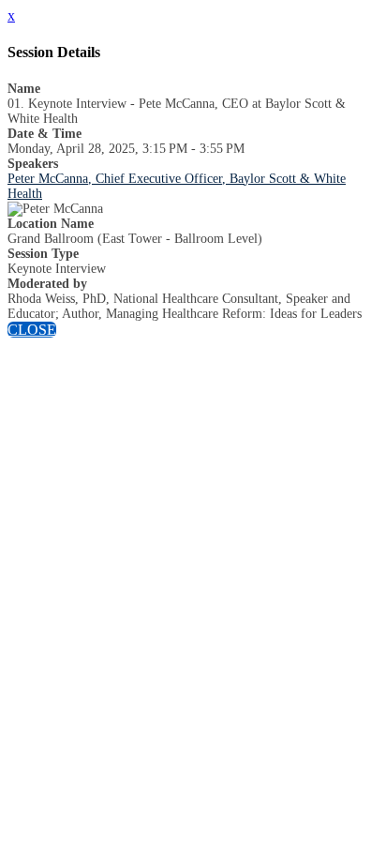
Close (31, 330)
